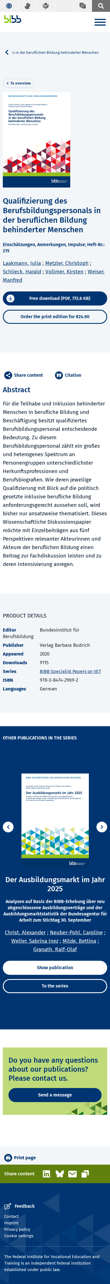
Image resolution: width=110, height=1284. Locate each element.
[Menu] (100, 23)
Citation (73, 375)
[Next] (101, 827)
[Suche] (101, 6)
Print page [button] (25, 1157)
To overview (20, 83)
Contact (11, 1216)
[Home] (12, 19)
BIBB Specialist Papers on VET (70, 671)
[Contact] (82, 6)
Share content (28, 375)
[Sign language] (27, 6)
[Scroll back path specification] (9, 52)
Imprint (11, 1222)
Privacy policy (17, 1229)
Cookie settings (18, 1235)
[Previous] (8, 827)
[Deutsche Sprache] (9, 6)
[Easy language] (46, 6)
